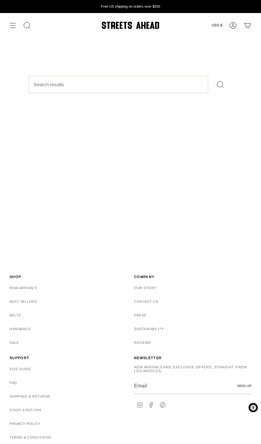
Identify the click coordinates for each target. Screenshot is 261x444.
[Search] (220, 84)
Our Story (145, 288)
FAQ (13, 383)
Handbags (20, 329)
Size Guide (20, 369)
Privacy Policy (25, 424)
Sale (14, 342)
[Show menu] (12, 25)
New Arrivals (23, 288)
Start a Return (25, 410)
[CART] (247, 25)
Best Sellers (23, 301)
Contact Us (146, 301)
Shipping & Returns (30, 396)
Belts (15, 315)
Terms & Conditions (30, 437)
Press (140, 315)
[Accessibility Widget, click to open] (253, 407)
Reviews (142, 342)
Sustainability (149, 329)
